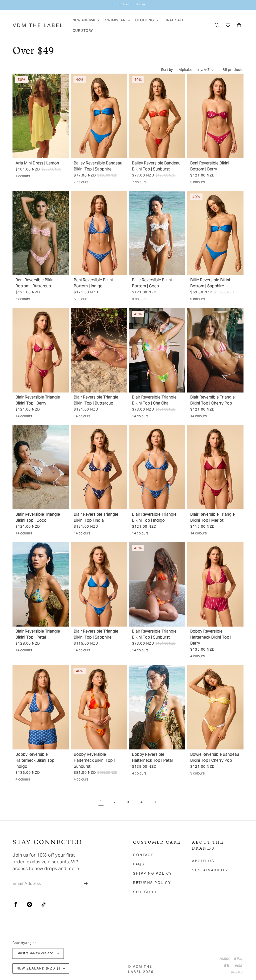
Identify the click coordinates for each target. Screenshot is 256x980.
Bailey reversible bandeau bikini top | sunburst (156, 166)
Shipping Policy (152, 873)
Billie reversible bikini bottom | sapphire (210, 283)
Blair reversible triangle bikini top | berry (38, 400)
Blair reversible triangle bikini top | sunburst (154, 634)
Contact (143, 855)
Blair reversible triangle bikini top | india (96, 517)
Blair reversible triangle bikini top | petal (38, 634)
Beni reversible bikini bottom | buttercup (35, 283)
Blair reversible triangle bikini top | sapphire (96, 634)
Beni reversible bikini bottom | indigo (93, 283)
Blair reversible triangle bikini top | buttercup (96, 400)
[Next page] (155, 802)
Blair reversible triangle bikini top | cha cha (154, 400)
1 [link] (101, 802)
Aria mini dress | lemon (37, 163)
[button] (117, 20)
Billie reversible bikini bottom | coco (152, 283)
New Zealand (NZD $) (38, 968)
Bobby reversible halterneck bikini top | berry (210, 637)
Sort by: (167, 69)
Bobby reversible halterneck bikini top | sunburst (94, 760)
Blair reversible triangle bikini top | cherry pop (212, 400)
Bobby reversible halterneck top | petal (152, 757)
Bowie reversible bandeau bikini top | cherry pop (214, 757)
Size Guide (145, 892)
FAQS (138, 864)
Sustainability (210, 870)
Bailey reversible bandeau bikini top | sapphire (98, 166)
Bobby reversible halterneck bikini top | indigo (36, 760)
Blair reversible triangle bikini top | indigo (154, 517)
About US (203, 861)
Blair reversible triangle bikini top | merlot (212, 517)
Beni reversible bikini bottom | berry (209, 166)
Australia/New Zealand (35, 953)
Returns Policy (152, 882)
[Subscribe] (82, 883)
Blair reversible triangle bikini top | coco (38, 517)
